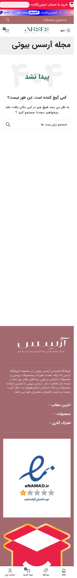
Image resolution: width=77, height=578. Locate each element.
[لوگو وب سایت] (37, 30)
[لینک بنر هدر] (37, 12)
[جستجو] (7, 19)
